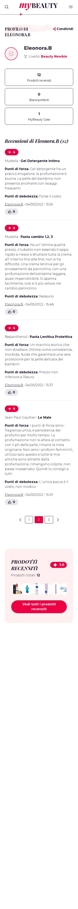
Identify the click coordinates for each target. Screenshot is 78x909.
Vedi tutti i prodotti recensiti (39, 606)
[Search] (6, 7)
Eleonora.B (14, 204)
